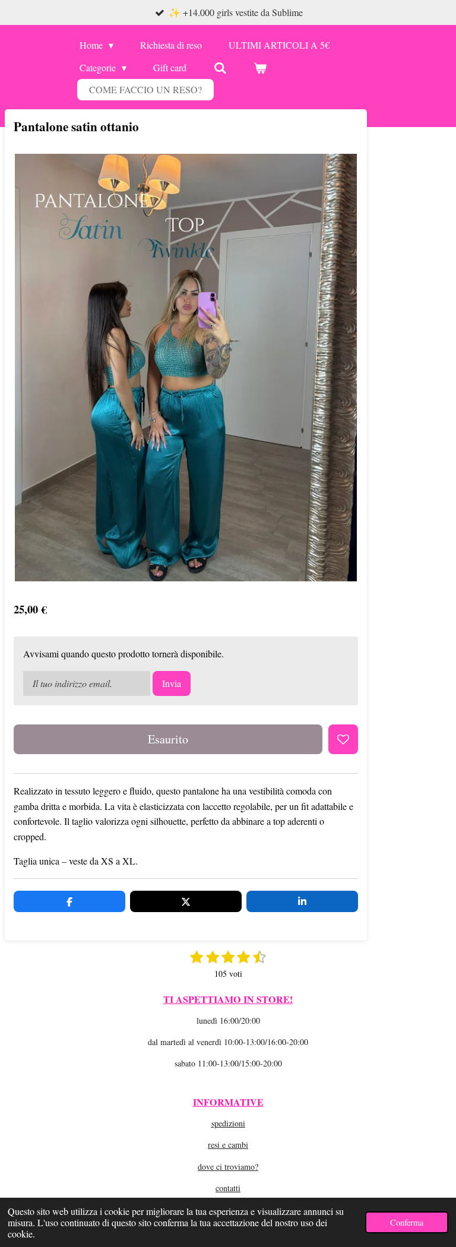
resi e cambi (228, 1144)
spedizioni (228, 1123)
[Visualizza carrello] (260, 67)
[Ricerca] (219, 67)
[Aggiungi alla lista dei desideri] (343, 739)
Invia (171, 683)
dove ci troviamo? (228, 1166)
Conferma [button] (406, 1222)
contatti (228, 1188)
